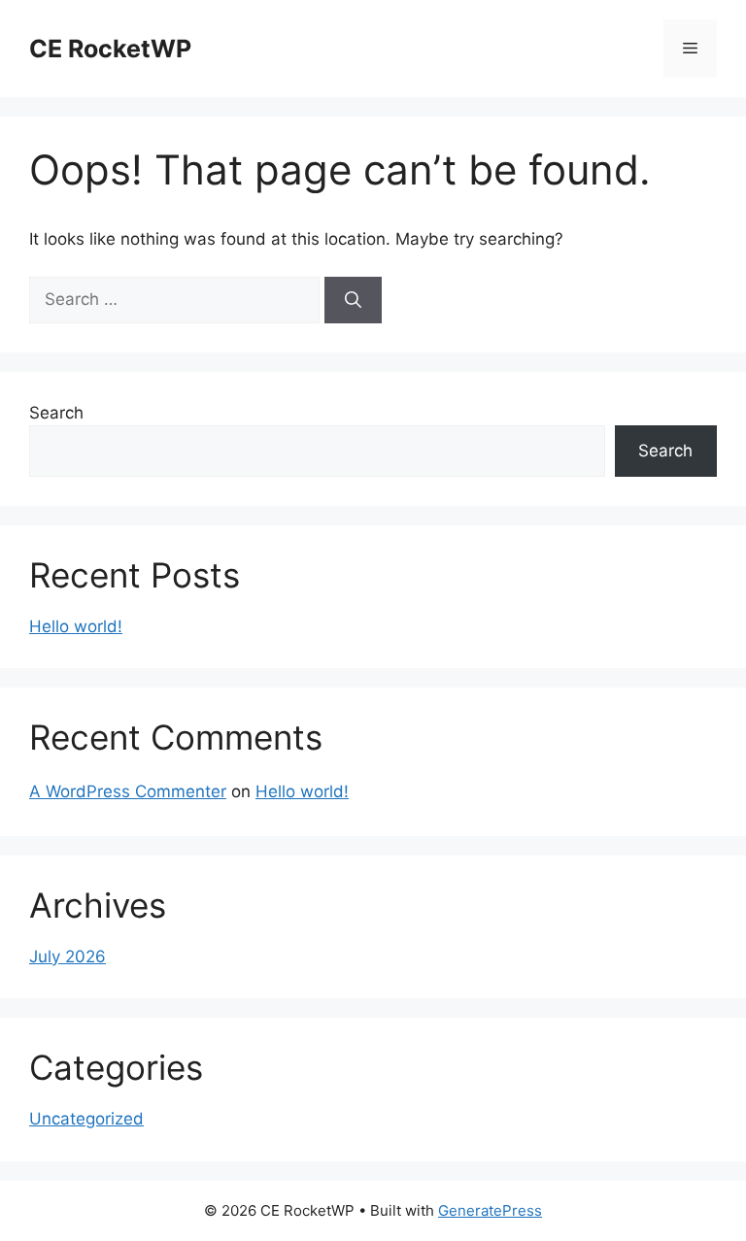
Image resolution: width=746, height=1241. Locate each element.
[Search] (353, 300)
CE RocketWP (110, 48)
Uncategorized (86, 1118)
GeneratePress (490, 1210)
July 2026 (67, 956)
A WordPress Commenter (127, 791)
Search (56, 412)
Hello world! (75, 626)
